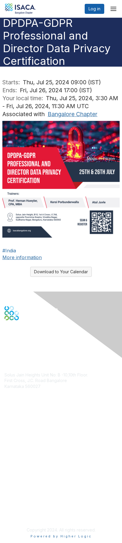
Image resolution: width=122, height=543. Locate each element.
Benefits (12, 434)
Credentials (15, 440)
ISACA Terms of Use (24, 500)
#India (9, 251)
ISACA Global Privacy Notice (32, 506)
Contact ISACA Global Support (34, 449)
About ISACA (16, 483)
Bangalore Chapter (72, 114)
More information (22, 257)
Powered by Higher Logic (61, 536)
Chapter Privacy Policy (26, 515)
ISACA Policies (18, 495)
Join (8, 429)
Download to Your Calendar (61, 271)
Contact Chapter (20, 395)
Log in (94, 8)
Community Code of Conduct (32, 489)
